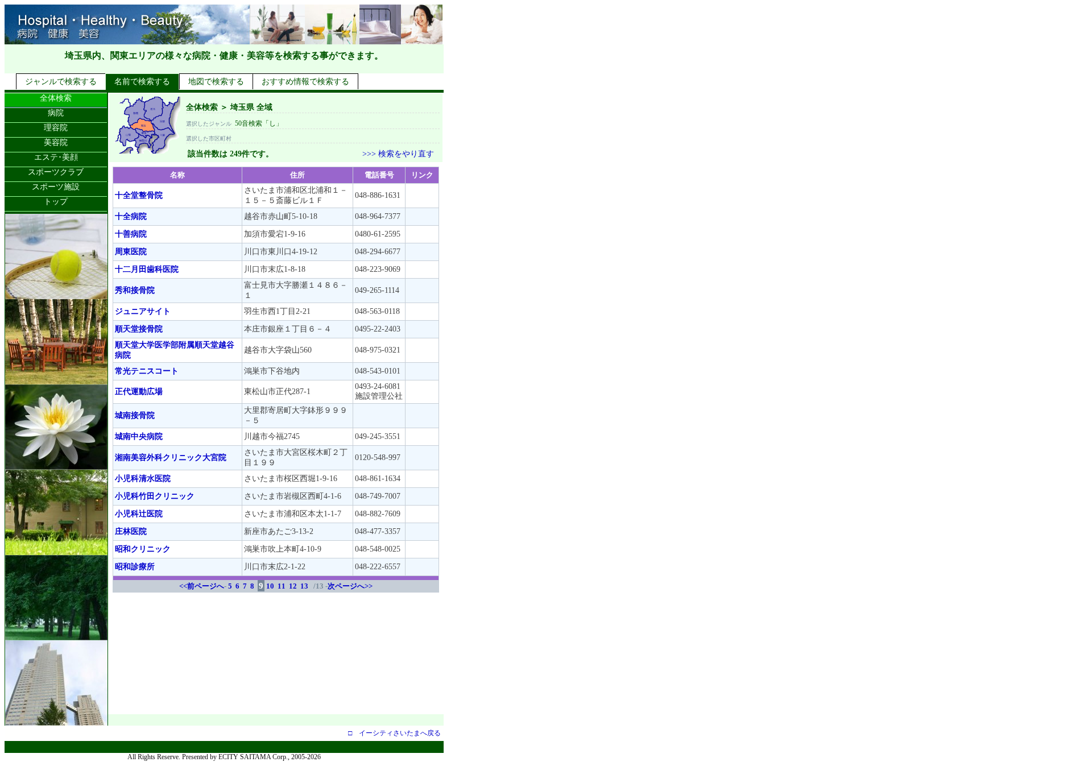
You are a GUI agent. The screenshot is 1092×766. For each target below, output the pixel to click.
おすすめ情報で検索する (305, 81)
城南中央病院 (139, 436)
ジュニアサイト (143, 311)
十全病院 (131, 216)
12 (293, 586)
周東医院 (131, 251)
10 (270, 586)
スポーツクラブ (56, 172)
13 (304, 586)
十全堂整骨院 (139, 195)
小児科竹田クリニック (155, 496)
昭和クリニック (143, 549)
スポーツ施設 (56, 187)
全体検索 (56, 98)
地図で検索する (216, 81)
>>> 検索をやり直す (398, 154)
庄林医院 (131, 531)
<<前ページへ (201, 586)
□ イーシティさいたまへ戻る (394, 733)
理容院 (56, 127)
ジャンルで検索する (61, 81)
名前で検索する (142, 81)
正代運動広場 (139, 391)
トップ (56, 201)
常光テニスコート (147, 371)
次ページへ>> (350, 586)
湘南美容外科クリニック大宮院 (170, 457)
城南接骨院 (135, 415)
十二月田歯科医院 (147, 269)
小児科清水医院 (143, 478)
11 (282, 586)
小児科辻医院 (139, 514)
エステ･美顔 (56, 157)
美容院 (56, 142)
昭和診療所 (135, 566)
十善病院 (131, 234)
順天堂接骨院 (139, 329)
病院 (56, 113)
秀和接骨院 (135, 290)
